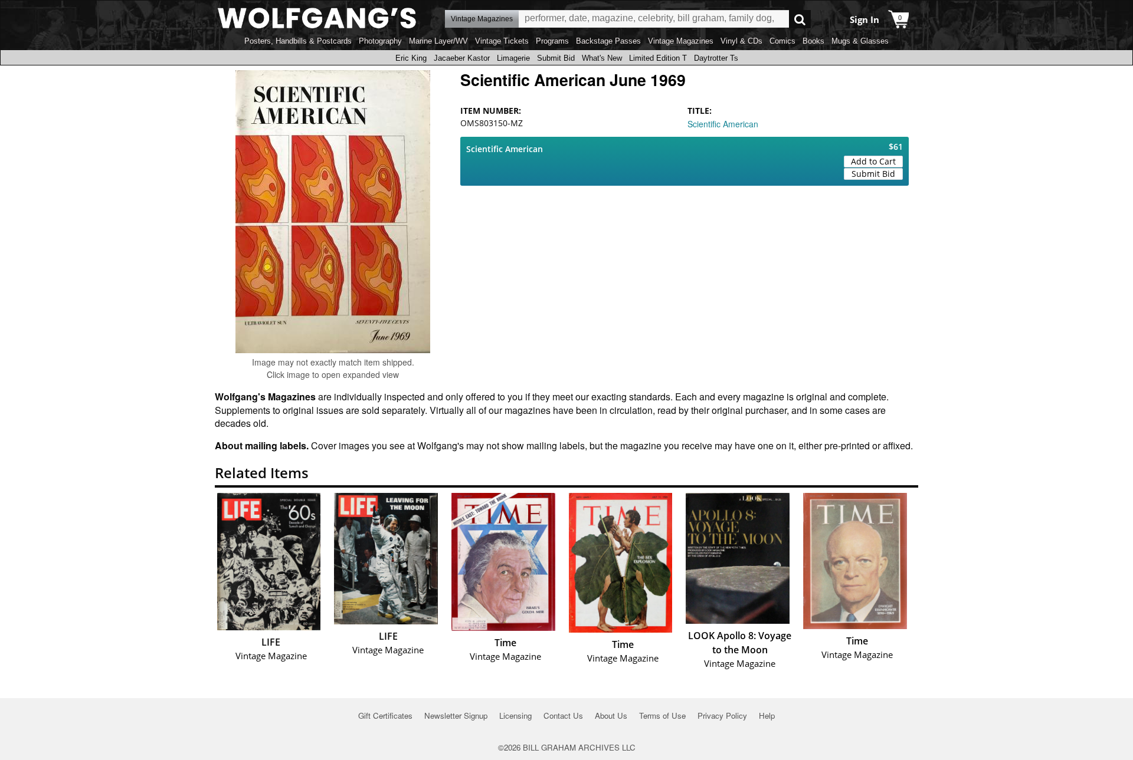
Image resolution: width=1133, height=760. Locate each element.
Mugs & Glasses (860, 41)
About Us (611, 715)
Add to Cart (873, 161)
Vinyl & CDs (741, 41)
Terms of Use (662, 715)
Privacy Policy (722, 715)
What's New (602, 58)
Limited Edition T (658, 58)
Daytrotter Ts (716, 58)
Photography (380, 41)
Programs (552, 41)
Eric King (411, 58)
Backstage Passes (608, 41)
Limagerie (513, 58)
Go (800, 19)
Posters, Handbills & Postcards (298, 41)
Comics (782, 41)
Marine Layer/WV (438, 41)
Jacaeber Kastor (462, 58)
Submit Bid (556, 58)
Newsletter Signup (455, 715)
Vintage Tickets (502, 41)
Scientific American (722, 124)
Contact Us (563, 715)
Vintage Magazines (680, 41)
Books (813, 41)
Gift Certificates (385, 715)
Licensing (515, 715)
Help (767, 715)
